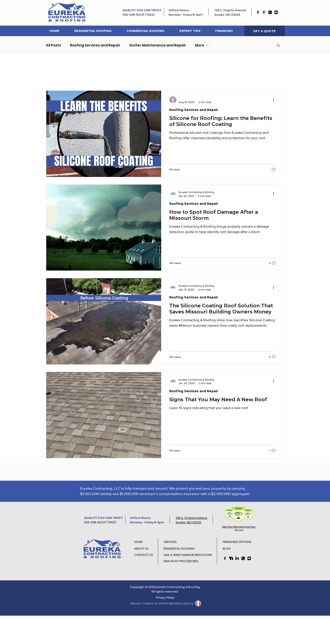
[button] (278, 45)
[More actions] (275, 100)
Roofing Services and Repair (95, 45)
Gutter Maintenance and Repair (157, 45)
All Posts (53, 45)
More (199, 45)
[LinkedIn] (237, 558)
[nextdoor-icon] (231, 558)
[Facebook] (258, 12)
